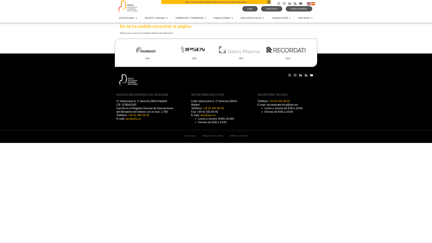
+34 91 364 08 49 (138, 115)
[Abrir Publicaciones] (232, 18)
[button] (119, 50)
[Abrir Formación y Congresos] (205, 18)
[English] (309, 3)
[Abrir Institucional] (136, 18)
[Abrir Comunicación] (290, 18)
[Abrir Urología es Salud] (263, 18)
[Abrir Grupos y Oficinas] (167, 18)
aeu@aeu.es (133, 118)
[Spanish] (313, 3)
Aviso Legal (189, 136)
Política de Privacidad (212, 136)
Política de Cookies (239, 136)
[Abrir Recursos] (312, 18)
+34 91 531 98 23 (279, 101)
